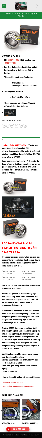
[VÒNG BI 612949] (11, 409)
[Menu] (4, 6)
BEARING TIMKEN (29, 170)
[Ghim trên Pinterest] (21, 126)
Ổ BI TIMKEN (15, 170)
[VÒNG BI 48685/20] (31, 409)
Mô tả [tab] (4, 139)
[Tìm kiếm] (38, 6)
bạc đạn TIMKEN (18, 302)
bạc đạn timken (26, 77)
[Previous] (1, 415)
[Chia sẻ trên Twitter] (12, 126)
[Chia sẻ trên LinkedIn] (25, 126)
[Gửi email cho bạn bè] (16, 126)
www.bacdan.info (30, 86)
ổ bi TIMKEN (17, 305)
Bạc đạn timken (11, 67)
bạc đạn (18, 154)
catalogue (17, 86)
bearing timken (24, 67)
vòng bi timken (17, 70)
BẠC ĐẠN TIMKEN (15, 120)
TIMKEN (5, 311)
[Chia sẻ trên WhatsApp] (4, 126)
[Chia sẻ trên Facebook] (8, 126)
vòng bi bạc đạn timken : (17, 106)
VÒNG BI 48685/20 (30, 423)
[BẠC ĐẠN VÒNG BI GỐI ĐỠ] (21, 6)
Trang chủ (8, 14)
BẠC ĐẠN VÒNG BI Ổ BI (21, 14)
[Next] (40, 415)
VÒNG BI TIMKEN (19, 167)
